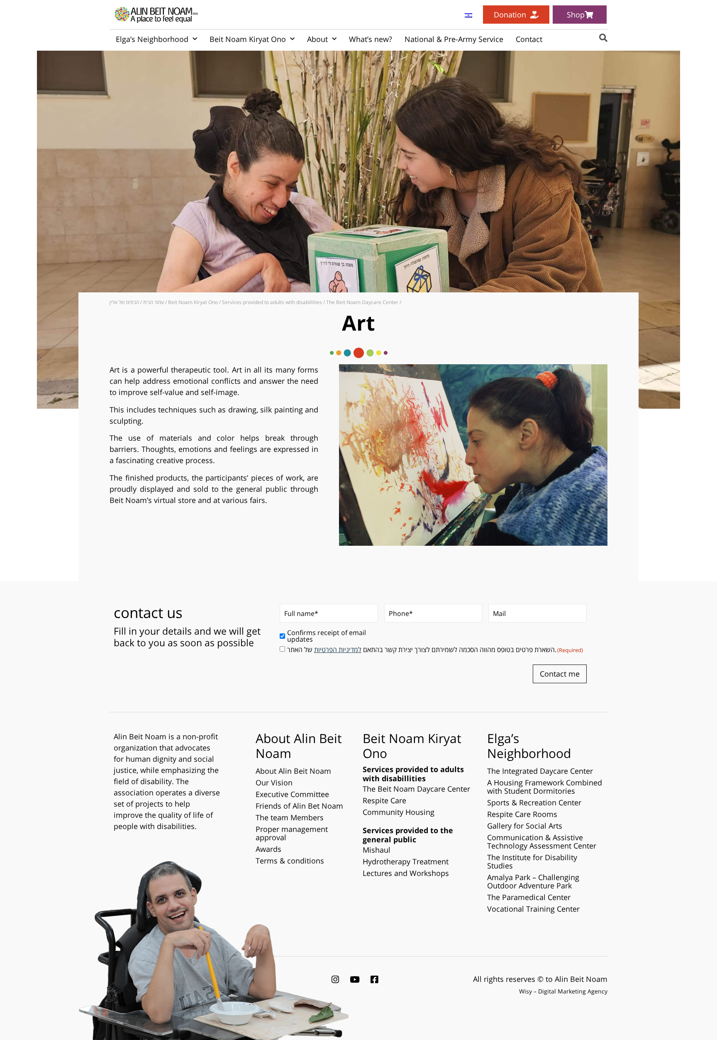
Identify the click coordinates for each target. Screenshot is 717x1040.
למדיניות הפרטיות (337, 649)
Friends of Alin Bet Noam (299, 806)
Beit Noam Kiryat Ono (248, 39)
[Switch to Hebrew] (468, 15)
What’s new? (370, 39)
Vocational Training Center (533, 909)
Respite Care (384, 800)
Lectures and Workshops (406, 873)
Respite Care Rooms (522, 814)
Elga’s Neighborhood (152, 39)
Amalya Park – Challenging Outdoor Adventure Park (533, 881)
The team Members (290, 817)
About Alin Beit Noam (293, 771)
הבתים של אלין (124, 302)
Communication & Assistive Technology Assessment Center (541, 841)
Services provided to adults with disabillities (272, 302)
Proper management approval (292, 833)
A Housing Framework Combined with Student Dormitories (544, 787)
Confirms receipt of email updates (326, 636)
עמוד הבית (153, 302)
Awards (268, 849)
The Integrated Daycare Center (540, 771)
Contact (529, 39)
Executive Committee (292, 794)
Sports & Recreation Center (534, 802)
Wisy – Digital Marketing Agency (563, 991)
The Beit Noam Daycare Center (362, 302)
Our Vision (274, 782)
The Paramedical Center (529, 897)
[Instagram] (335, 979)
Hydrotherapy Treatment (406, 861)
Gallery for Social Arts (524, 826)
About (317, 39)
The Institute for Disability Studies (532, 861)
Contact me (560, 674)
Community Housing (398, 812)
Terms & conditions (290, 861)
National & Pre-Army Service (454, 39)
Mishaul (376, 850)
